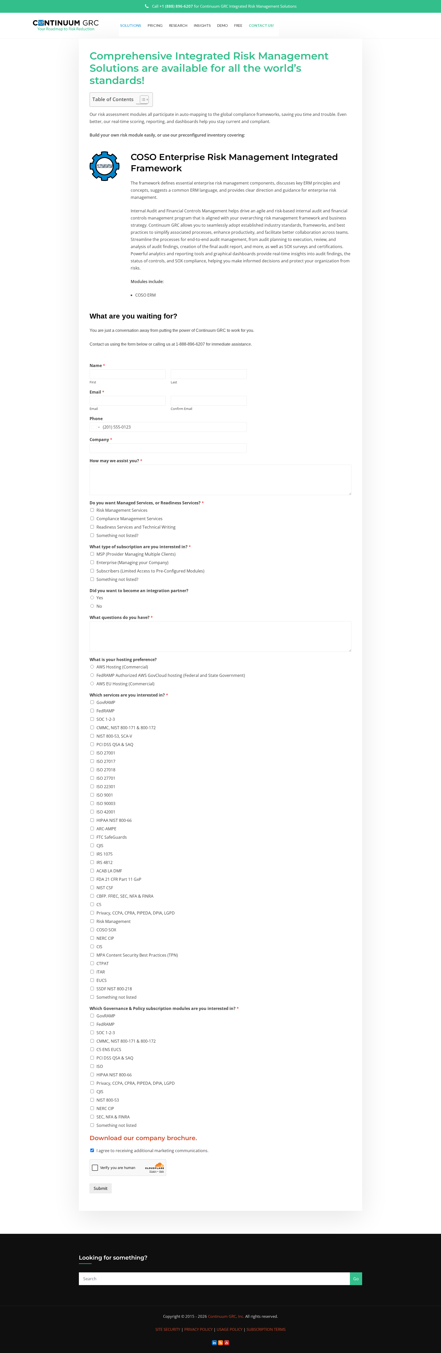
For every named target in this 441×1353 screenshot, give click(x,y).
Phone (96, 418)
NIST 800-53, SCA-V (114, 736)
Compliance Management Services (129, 518)
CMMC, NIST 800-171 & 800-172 (126, 727)
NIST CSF (104, 888)
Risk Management (113, 921)
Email (97, 392)
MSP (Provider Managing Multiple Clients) (136, 554)
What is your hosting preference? (123, 659)
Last (174, 382)
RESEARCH (178, 25)
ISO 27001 (105, 753)
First (93, 382)
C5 (98, 904)
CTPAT (102, 963)
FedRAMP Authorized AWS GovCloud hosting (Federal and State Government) (170, 675)
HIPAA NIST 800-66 (114, 820)
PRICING (155, 25)
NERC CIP (105, 938)
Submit (100, 1188)
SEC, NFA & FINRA (113, 1117)
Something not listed (116, 997)
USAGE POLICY (229, 1329)
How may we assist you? (116, 461)
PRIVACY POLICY (198, 1329)
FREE (238, 25)
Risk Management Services (122, 510)
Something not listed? (117, 535)
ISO (99, 1066)
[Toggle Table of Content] (142, 99)
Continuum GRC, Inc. (226, 1316)
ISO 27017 (105, 761)
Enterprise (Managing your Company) (132, 562)
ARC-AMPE (106, 829)
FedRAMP (105, 711)
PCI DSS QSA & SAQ (114, 744)
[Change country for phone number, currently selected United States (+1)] (95, 427)
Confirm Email (181, 409)
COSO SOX (106, 930)
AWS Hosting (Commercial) (122, 667)
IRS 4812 (104, 862)
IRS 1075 (104, 854)
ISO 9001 (104, 795)
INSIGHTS (202, 25)
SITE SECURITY (167, 1329)
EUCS (101, 980)
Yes (99, 598)
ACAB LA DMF (109, 871)
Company (101, 439)
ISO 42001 (105, 812)
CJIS (99, 845)
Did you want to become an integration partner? (139, 590)
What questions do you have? (121, 617)
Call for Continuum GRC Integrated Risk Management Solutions (224, 6)
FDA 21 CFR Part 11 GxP (118, 879)
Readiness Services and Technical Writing (136, 527)
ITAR (100, 972)
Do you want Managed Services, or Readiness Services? (147, 503)
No (99, 606)
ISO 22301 (105, 786)
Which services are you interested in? (129, 695)
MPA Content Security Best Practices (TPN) (137, 955)
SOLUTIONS (130, 25)
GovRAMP (105, 702)
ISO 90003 (105, 803)
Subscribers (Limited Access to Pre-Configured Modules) (150, 571)
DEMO (222, 25)
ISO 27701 (105, 778)
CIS (99, 946)
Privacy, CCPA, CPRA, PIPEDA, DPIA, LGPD (135, 913)
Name (97, 365)
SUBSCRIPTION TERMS (266, 1329)
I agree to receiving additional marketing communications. (152, 1150)
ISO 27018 (105, 770)
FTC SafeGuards (111, 837)
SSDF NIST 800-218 (114, 989)
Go (356, 1279)
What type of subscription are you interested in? (140, 547)
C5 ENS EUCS (108, 1049)
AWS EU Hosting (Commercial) (125, 684)
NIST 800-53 (107, 1100)
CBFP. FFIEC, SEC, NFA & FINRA (124, 896)
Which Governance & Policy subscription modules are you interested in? (164, 1008)
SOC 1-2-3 (105, 719)
